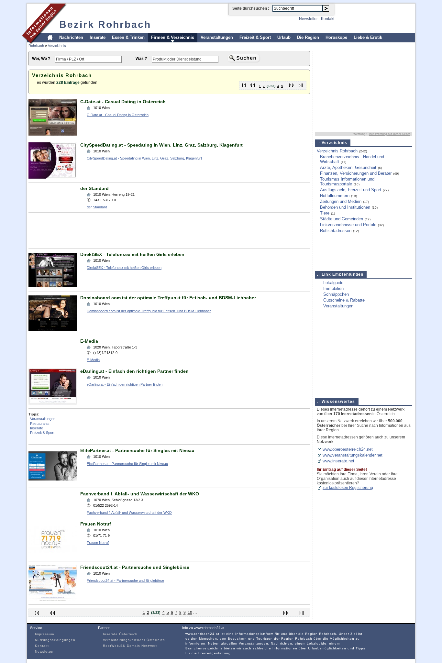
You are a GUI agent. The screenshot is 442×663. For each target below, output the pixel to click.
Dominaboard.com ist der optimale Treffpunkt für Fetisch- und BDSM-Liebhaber (168, 297)
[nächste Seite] (292, 84)
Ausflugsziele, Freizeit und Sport (350, 189)
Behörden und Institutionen (345, 207)
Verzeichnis (57, 46)
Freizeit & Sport (255, 37)
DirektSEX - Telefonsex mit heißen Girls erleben (132, 254)
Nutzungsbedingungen (55, 640)
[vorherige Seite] (252, 84)
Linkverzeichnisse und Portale (348, 224)
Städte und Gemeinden (341, 218)
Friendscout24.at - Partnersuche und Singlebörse (134, 567)
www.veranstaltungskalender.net (352, 455)
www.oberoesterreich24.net (348, 449)
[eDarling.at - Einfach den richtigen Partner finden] (52, 403)
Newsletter (308, 19)
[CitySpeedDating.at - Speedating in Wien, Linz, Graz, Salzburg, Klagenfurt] (52, 177)
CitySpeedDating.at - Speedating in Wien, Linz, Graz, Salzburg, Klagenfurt (161, 145)
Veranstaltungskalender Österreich (134, 640)
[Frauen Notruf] (52, 556)
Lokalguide (333, 282)
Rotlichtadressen (335, 230)
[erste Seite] (243, 84)
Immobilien (333, 288)
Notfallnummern (334, 195)
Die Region (308, 37)
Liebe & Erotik (368, 37)
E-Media (89, 341)
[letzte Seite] (300, 84)
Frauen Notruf (95, 523)
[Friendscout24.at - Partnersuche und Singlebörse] (52, 599)
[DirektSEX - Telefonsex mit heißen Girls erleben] (52, 286)
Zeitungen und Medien (340, 201)
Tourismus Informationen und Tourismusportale (347, 181)
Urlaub (284, 37)
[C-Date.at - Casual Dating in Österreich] (52, 134)
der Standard (94, 188)
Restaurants (40, 423)
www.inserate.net (338, 461)
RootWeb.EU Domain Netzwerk (130, 645)
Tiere (324, 213)
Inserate (97, 37)
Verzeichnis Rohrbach (337, 151)
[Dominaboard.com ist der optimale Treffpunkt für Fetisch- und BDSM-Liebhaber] (52, 330)
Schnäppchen (336, 294)
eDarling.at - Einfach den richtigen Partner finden (134, 371)
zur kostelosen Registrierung (348, 487)
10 (190, 612)
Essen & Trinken (128, 37)
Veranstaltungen (217, 37)
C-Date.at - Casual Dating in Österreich (123, 101)
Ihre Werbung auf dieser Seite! (389, 134)
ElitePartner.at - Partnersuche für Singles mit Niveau (137, 450)
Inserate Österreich (120, 634)
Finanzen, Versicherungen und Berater (356, 173)
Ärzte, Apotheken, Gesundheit (348, 167)
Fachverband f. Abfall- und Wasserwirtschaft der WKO (139, 493)
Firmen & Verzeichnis (172, 37)
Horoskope (336, 37)
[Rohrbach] (44, 43)
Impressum (44, 634)
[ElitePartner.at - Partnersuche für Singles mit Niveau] (52, 483)
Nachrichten (71, 37)
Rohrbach (36, 46)
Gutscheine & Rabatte (344, 300)
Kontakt (327, 19)
